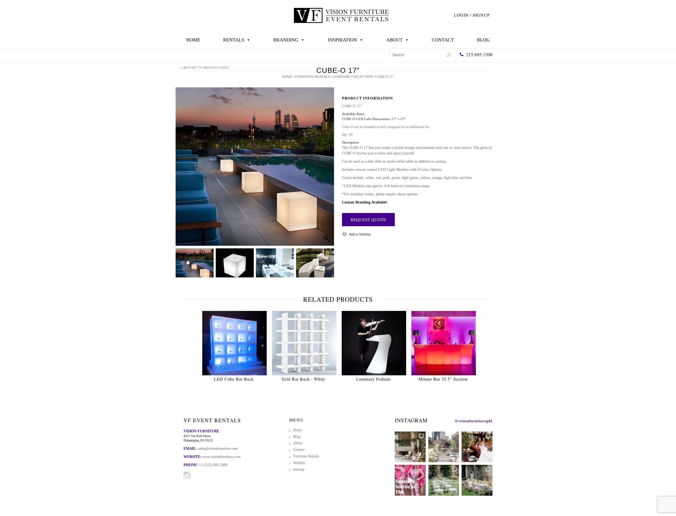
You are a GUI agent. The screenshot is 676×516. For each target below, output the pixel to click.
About (394, 39)
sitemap (298, 469)
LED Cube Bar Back (234, 379)
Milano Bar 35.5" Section (443, 379)
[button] (325, 173)
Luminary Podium (373, 379)
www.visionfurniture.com (221, 457)
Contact (443, 39)
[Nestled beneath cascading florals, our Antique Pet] (410, 447)
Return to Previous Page (206, 67)
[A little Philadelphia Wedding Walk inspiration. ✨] (443, 447)
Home (193, 39)
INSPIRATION (342, 39)
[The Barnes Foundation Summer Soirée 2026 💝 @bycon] (410, 480)
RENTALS (233, 39)
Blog (483, 39)
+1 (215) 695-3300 (213, 465)
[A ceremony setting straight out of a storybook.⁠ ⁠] (443, 480)
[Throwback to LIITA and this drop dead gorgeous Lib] (477, 447)
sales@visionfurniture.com (218, 449)
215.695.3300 (479, 54)
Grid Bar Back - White (303, 379)
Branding (285, 39)
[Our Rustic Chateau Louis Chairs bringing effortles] (477, 480)
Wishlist (299, 463)
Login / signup (472, 15)
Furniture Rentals (312, 77)
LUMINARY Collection (352, 77)
